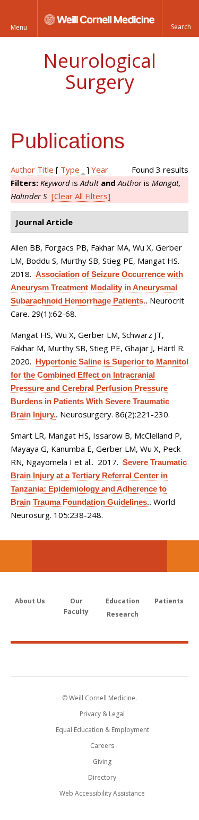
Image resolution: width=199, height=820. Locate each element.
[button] (180, 18)
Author (23, 169)
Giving (102, 761)
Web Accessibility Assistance (102, 793)
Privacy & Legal (102, 713)
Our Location (16, 556)
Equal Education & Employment (102, 729)
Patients (169, 600)
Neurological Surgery (99, 71)
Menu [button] (19, 27)
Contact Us (183, 556)
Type (70, 169)
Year (99, 169)
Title (45, 169)
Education (123, 600)
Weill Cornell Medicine (99, 659)
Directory (102, 777)
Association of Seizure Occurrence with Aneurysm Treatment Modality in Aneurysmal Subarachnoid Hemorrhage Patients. (97, 287)
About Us (30, 600)
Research (123, 614)
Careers (102, 745)
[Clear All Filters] (80, 196)
